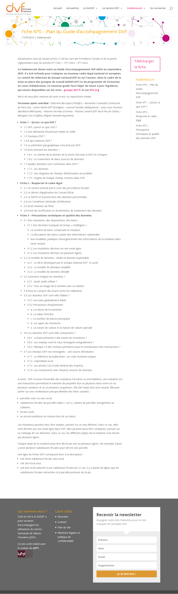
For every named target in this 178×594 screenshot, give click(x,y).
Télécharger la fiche (144, 64)
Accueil (58, 8)
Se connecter (158, 8)
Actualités (72, 8)
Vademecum (134, 8)
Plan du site (64, 527)
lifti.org (94, 90)
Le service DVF (110, 8)
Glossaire (63, 516)
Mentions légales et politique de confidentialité (69, 537)
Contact (62, 522)
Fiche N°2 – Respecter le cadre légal (146, 116)
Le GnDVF (88, 8)
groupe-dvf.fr (72, 90)
